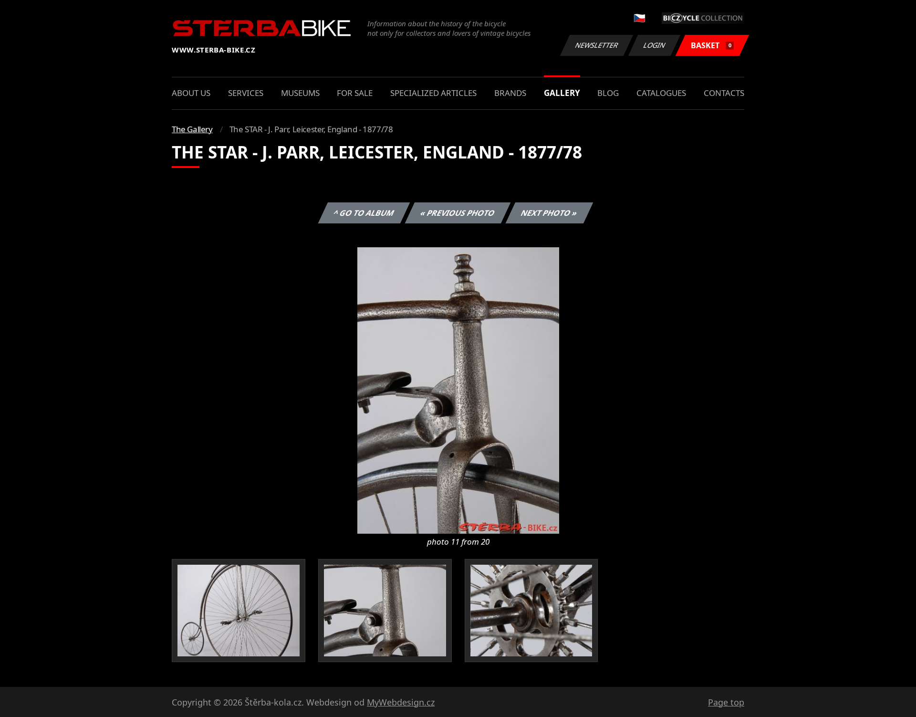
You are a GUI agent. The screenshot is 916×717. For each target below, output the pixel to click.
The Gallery (192, 129)
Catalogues (661, 92)
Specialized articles (433, 92)
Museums (300, 92)
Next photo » (549, 213)
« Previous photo (457, 213)
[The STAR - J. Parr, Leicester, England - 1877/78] (458, 389)
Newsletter (596, 45)
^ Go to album (364, 213)
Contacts (724, 92)
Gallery (562, 92)
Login (654, 45)
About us (191, 92)
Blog (608, 92)
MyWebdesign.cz (401, 702)
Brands (510, 92)
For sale (355, 92)
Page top (726, 702)
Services (245, 92)
